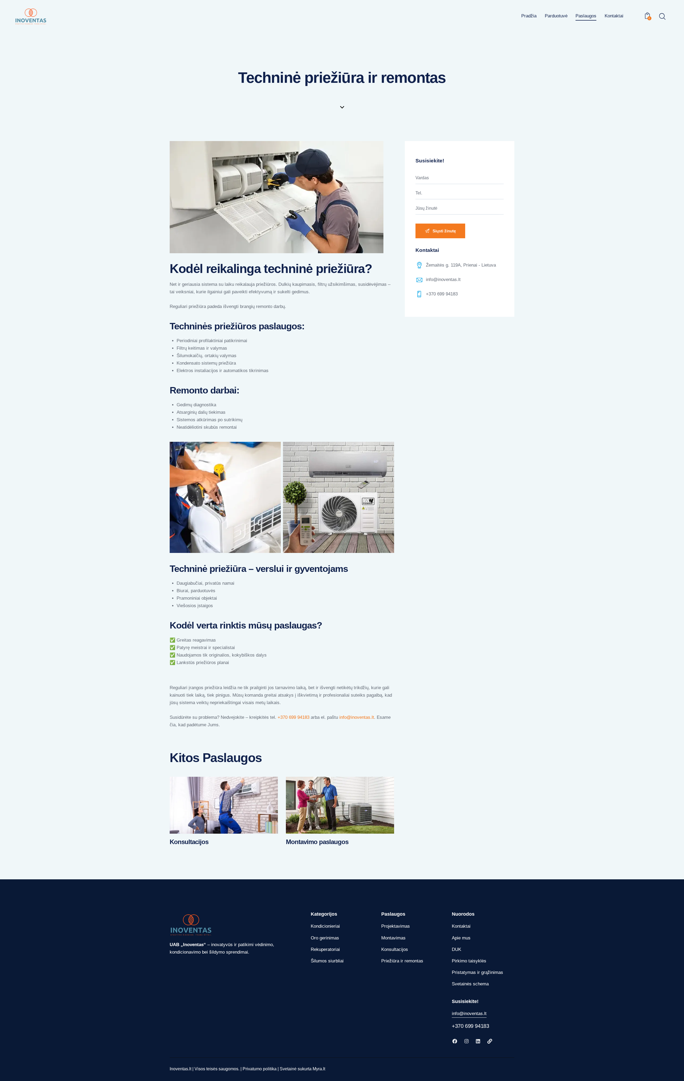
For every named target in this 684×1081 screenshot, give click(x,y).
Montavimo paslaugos (317, 841)
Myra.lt (319, 1069)
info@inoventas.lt (443, 279)
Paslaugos (393, 914)
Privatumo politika (260, 1069)
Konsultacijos (189, 841)
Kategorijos (324, 914)
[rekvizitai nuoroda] (490, 1041)
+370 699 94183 (293, 717)
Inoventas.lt (180, 1069)
